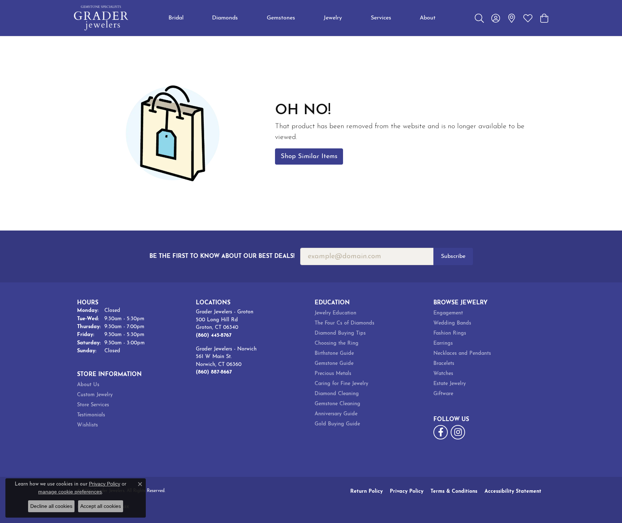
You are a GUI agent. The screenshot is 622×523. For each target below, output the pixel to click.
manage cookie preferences (70, 492)
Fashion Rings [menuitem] (449, 333)
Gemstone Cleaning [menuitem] (337, 404)
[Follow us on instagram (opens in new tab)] (458, 432)
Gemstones (281, 18)
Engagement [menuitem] (448, 313)
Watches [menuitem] (443, 373)
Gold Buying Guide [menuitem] (337, 424)
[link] (511, 18)
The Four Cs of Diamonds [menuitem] (344, 323)
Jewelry (333, 18)
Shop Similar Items (309, 156)
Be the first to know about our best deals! (221, 256)
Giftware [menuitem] (443, 394)
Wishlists (87, 425)
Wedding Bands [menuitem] (452, 323)
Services (381, 18)
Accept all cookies (100, 506)
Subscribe (453, 256)
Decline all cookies (51, 506)
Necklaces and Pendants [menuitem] (462, 353)
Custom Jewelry (95, 395)
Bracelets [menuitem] (443, 363)
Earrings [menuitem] (443, 343)
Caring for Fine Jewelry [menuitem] (341, 383)
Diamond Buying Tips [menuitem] (340, 333)
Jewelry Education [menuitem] (335, 313)
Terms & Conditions (454, 491)
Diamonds (225, 18)
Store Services (93, 405)
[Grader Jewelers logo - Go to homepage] (101, 18)
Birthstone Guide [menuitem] (334, 353)
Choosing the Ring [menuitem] (337, 343)
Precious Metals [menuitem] (333, 373)
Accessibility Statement (512, 491)
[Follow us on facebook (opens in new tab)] (440, 432)
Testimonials (91, 415)
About (428, 18)
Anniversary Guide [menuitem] (336, 414)
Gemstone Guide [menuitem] (334, 363)
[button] (479, 18)
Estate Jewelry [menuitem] (449, 383)
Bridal (176, 18)
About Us (88, 385)
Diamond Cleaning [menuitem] (337, 394)
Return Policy (366, 491)
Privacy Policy (406, 491)
